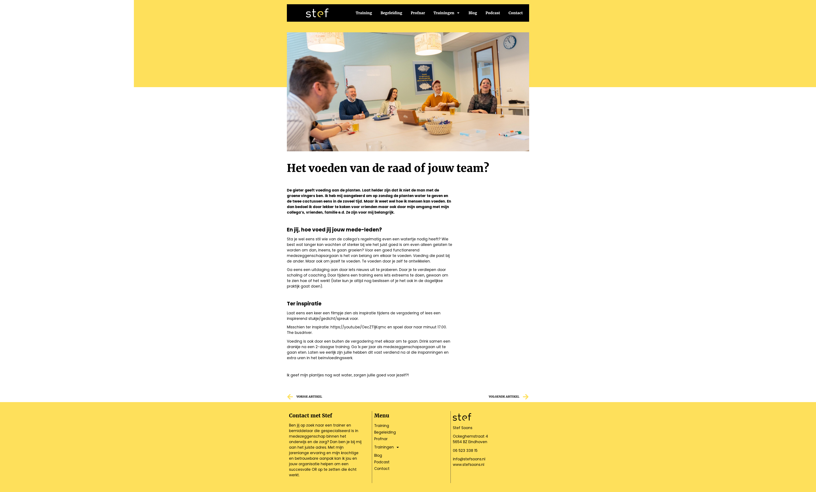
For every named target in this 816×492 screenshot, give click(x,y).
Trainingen (444, 13)
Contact (516, 13)
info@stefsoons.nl (469, 459)
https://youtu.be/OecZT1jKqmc (358, 327)
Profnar (418, 13)
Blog (473, 13)
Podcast (493, 13)
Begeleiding (391, 13)
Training (364, 13)
